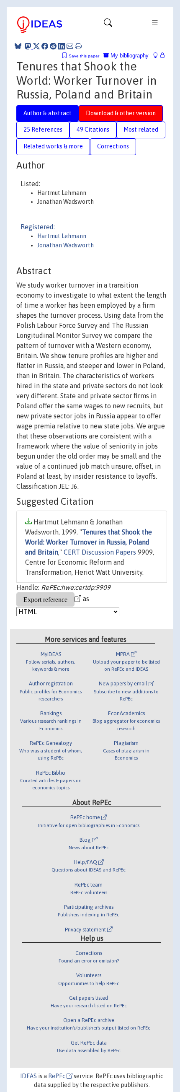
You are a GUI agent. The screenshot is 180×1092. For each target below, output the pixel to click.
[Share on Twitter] (36, 46)
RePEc (57, 1076)
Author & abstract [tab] (47, 113)
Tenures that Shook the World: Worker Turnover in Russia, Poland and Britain (88, 542)
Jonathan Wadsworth (65, 245)
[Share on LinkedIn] (61, 46)
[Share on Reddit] (53, 46)
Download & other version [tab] (121, 113)
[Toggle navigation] (108, 24)
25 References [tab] (42, 129)
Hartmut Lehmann (61, 236)
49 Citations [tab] (93, 129)
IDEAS (28, 1076)
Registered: (38, 227)
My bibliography (129, 55)
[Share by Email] (70, 46)
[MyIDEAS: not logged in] (158, 56)
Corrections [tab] (113, 146)
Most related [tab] (140, 129)
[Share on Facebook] (44, 46)
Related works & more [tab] (53, 146)
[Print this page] (78, 46)
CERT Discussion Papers (100, 552)
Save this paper (84, 56)
